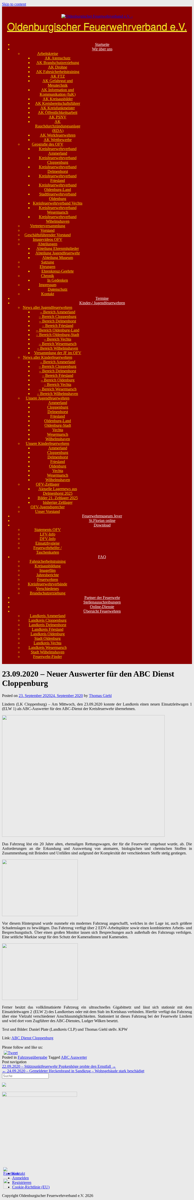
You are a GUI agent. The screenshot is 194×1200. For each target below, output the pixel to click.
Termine (102, 298)
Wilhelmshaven (57, 439)
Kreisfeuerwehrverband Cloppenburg (58, 160)
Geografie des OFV (47, 144)
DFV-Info (48, 539)
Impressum (47, 285)
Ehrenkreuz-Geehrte (57, 271)
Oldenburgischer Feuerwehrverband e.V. (97, 26)
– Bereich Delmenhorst (57, 321)
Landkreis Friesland (47, 629)
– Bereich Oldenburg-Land (57, 330)
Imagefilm (47, 570)
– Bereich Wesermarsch (58, 344)
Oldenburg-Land (57, 421)
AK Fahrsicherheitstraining (57, 72)
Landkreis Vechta (47, 643)
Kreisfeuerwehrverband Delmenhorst (58, 169)
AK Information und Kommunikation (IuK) (58, 92)
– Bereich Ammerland (57, 312)
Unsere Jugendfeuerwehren (47, 398)
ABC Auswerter (74, 1057)
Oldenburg (57, 466)
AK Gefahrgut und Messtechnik (57, 83)
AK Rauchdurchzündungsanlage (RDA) (57, 126)
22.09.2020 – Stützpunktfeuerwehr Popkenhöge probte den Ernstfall (59, 1066)
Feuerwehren (47, 579)
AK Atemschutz (57, 58)
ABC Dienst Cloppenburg (32, 1038)
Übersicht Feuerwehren (102, 611)
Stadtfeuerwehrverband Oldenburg (57, 196)
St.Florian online (102, 520)
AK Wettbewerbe (58, 140)
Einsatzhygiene (47, 543)
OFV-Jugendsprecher (48, 507)
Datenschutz (57, 289)
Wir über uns (102, 49)
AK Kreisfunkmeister (57, 108)
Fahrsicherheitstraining (48, 561)
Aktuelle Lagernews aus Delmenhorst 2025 (57, 491)
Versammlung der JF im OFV (57, 353)
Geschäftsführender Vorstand (48, 235)
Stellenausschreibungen (102, 602)
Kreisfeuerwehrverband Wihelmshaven (58, 219)
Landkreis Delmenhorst (47, 625)
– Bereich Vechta (57, 339)
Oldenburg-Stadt (57, 425)
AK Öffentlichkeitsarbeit (57, 112)
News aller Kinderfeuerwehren (47, 357)
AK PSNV (57, 117)
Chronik (47, 276)
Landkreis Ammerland (47, 616)
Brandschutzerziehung (47, 593)
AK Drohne (57, 67)
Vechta (57, 430)
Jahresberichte (47, 575)
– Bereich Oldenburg (58, 380)
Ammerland (57, 403)
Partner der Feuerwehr (102, 597)
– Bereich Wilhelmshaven (57, 348)
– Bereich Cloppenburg (57, 316)
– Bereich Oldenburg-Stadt (57, 334)
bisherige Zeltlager (57, 502)
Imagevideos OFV (47, 239)
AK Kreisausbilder (58, 99)
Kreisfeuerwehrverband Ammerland (58, 151)
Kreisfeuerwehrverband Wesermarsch (58, 210)
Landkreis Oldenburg (48, 634)
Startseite (102, 44)
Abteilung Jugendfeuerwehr (57, 253)
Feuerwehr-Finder (47, 656)
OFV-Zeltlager (47, 484)
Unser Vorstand (47, 511)
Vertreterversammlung (47, 226)
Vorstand (47, 230)
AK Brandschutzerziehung (57, 62)
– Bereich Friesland (57, 325)
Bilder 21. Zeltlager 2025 (58, 498)
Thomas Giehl (100, 695)
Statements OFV (47, 529)
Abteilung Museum (57, 257)
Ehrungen (47, 266)
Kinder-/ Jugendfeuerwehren (102, 303)
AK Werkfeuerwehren (58, 135)
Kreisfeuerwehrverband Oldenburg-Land (58, 187)
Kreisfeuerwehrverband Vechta (57, 203)
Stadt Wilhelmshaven (47, 652)
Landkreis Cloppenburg (47, 620)
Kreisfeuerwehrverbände (47, 584)
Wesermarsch (57, 434)
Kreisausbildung (48, 566)
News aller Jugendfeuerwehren (47, 307)
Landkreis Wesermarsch (48, 647)
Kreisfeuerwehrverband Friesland (58, 178)
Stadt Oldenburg (47, 638)
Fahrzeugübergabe (32, 1057)
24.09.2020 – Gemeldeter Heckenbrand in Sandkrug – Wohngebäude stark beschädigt (73, 1071)
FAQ (102, 557)
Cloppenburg (57, 407)
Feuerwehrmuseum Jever (102, 516)
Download (102, 525)
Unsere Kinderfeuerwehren (47, 443)
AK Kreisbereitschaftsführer (57, 103)
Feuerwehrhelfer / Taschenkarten (47, 550)
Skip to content (14, 4)
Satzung (47, 262)
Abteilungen (47, 244)
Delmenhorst (57, 412)
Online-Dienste (102, 607)
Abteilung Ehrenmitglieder (57, 248)
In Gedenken (57, 280)
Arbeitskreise (47, 53)
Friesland (57, 416)
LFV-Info (47, 534)
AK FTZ (58, 76)
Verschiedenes (47, 588)
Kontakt (47, 294)
